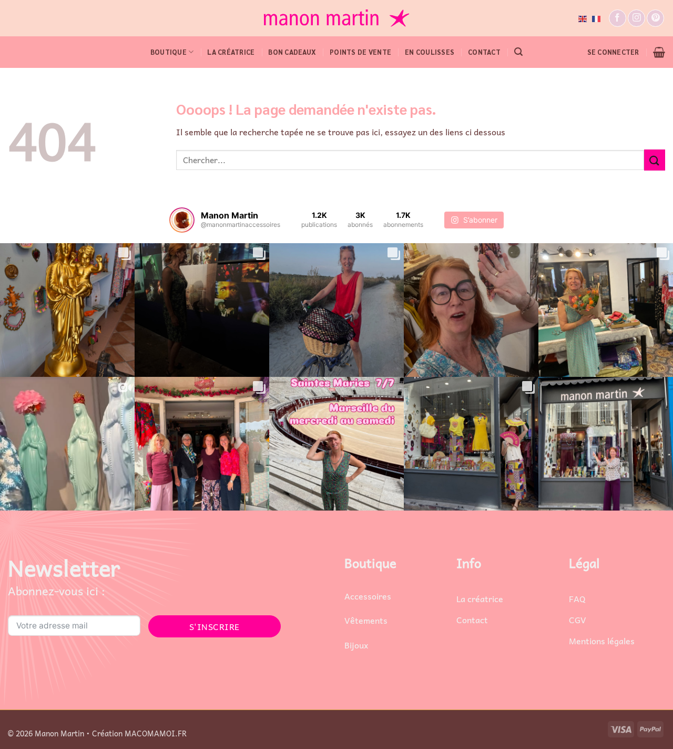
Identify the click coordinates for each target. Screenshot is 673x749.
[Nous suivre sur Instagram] (636, 18)
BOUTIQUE (168, 51)
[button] (518, 52)
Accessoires (367, 596)
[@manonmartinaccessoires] (181, 220)
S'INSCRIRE (214, 626)
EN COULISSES (429, 51)
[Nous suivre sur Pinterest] (655, 18)
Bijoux (356, 645)
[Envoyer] (654, 159)
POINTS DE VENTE (360, 51)
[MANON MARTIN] (336, 18)
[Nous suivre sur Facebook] (617, 18)
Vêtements (366, 620)
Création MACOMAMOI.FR (139, 733)
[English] (583, 18)
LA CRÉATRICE (230, 51)
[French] (596, 18)
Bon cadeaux (292, 51)
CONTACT (484, 51)
